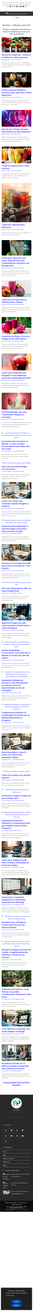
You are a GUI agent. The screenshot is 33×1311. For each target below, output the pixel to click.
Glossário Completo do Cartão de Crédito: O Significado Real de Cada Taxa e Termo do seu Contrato (16, 953)
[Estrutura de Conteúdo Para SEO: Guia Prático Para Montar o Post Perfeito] (16, 559)
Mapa (5, 1165)
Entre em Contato (8, 1158)
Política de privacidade (11, 1202)
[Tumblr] (17, 1135)
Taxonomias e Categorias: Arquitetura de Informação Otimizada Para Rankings (14, 899)
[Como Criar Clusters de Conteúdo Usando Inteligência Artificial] (16, 497)
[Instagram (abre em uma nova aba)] (15, 6)
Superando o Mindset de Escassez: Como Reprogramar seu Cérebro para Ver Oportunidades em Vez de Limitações (15, 685)
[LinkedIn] (22, 1130)
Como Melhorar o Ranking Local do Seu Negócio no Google (16, 1030)
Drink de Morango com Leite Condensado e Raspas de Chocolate (14, 414)
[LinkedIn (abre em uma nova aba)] (17, 6)
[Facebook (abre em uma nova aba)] (10, 6)
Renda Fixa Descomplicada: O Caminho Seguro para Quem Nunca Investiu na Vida (15, 529)
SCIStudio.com (16, 1207)
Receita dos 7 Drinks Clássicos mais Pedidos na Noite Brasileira (16, 130)
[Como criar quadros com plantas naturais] (16, 771)
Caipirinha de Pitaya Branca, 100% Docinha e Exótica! (14, 300)
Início (4, 1151)
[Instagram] (17, 1130)
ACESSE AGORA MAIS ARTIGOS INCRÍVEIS (16, 1083)
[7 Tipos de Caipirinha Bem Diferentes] (16, 221)
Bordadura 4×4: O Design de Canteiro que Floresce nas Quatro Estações (14, 925)
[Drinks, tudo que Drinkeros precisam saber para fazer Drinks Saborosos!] (16, 86)
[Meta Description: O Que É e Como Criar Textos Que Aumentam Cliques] (16, 748)
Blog (4, 1155)
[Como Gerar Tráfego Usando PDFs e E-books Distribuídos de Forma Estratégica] (16, 856)
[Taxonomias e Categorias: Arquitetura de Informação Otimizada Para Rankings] (16, 893)
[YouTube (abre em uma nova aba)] (23, 6)
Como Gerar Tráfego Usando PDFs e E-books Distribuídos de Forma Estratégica (15, 862)
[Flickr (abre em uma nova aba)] (21, 6)
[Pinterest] (5, 1135)
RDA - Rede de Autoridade (20, 1209)
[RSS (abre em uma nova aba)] (25, 6)
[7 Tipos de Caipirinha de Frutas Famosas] (16, 162)
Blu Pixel (9, 1207)
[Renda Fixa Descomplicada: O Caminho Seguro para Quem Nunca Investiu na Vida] (16, 522)
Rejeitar (16, 1305)
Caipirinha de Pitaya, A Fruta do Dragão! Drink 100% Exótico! (16, 337)
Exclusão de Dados (16, 1204)
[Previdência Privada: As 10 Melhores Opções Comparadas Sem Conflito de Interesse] (16, 1060)
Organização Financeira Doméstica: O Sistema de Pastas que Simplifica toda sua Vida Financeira (16, 824)
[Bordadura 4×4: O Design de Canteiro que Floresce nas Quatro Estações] (16, 919)
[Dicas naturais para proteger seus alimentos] (16, 463)
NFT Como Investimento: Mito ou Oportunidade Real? (16, 589)
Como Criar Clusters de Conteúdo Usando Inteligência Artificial (15, 503)
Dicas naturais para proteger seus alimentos (14, 467)
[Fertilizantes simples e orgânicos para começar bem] (16, 792)
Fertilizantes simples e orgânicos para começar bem (16, 796)
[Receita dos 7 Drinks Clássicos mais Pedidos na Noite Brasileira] (16, 125)
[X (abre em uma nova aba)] (8, 6)
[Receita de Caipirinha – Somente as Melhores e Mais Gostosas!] (16, 51)
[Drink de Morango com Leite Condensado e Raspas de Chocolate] (16, 408)
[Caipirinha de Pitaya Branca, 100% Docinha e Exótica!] (16, 296)
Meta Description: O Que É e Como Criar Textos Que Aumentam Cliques (14, 755)
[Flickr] (11, 1135)
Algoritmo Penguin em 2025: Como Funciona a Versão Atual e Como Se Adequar (16, 625)
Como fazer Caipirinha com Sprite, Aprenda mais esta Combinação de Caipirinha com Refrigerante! (15, 262)
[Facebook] (11, 1130)
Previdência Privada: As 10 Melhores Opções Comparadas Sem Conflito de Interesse (15, 1066)
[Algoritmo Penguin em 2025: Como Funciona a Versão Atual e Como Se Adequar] (16, 619)
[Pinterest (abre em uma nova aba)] (12, 6)
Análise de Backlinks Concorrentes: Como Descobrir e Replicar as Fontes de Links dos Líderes (16, 654)
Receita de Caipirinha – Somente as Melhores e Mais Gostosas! (16, 56)
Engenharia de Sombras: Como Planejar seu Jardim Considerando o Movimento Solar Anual (16, 993)
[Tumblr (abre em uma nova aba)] (19, 6)
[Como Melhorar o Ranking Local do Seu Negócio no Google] (16, 1025)
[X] (5, 1130)
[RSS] (5, 1141)
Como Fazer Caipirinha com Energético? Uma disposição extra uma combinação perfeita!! (16, 375)
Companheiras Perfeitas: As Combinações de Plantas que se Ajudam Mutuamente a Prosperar (16, 716)
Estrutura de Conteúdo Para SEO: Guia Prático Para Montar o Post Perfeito (16, 566)
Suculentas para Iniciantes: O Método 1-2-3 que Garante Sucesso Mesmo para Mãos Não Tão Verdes (16, 445)
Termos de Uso (22, 1202)
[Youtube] (22, 1135)
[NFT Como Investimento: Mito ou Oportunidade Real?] (16, 585)
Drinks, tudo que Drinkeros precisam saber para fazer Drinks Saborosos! (16, 92)
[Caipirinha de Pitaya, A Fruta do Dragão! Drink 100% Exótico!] (16, 333)
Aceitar (16, 1301)
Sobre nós (6, 1162)
